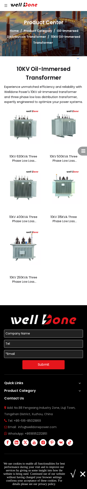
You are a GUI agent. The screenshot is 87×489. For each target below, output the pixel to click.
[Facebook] (7, 442)
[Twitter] (25, 442)
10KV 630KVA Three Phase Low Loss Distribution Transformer (23, 158)
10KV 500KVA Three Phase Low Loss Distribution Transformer (63, 158)
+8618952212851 (36, 433)
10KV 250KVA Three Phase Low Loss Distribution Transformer (23, 279)
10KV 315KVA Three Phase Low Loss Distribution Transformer (63, 219)
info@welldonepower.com (37, 427)
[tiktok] (69, 442)
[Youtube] (34, 442)
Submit (43, 364)
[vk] (60, 442)
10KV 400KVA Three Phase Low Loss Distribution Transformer (23, 219)
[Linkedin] (16, 442)
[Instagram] (43, 442)
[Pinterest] (52, 442)
